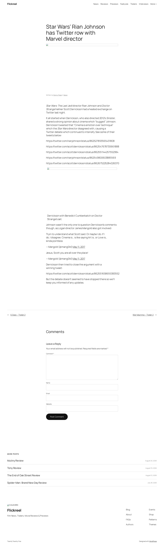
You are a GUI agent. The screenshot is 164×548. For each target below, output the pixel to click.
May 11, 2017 (79, 247)
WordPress (153, 541)
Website (49, 404)
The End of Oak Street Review (23, 475)
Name (48, 383)
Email (48, 393)
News (65, 95)
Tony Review (14, 468)
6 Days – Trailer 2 (17, 314)
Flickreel (12, 4)
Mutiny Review (15, 460)
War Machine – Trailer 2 (143, 314)
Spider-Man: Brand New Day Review (27, 482)
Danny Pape (57, 95)
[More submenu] (156, 4)
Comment (50, 354)
